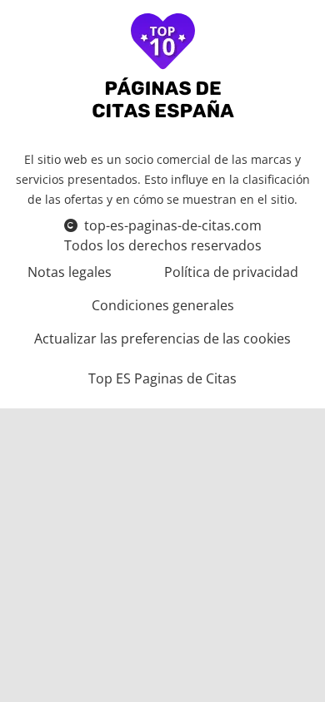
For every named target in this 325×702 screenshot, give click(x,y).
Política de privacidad (231, 272)
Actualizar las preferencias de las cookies (162, 338)
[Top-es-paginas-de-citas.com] (163, 67)
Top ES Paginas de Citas (162, 378)
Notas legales (70, 272)
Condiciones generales (163, 305)
